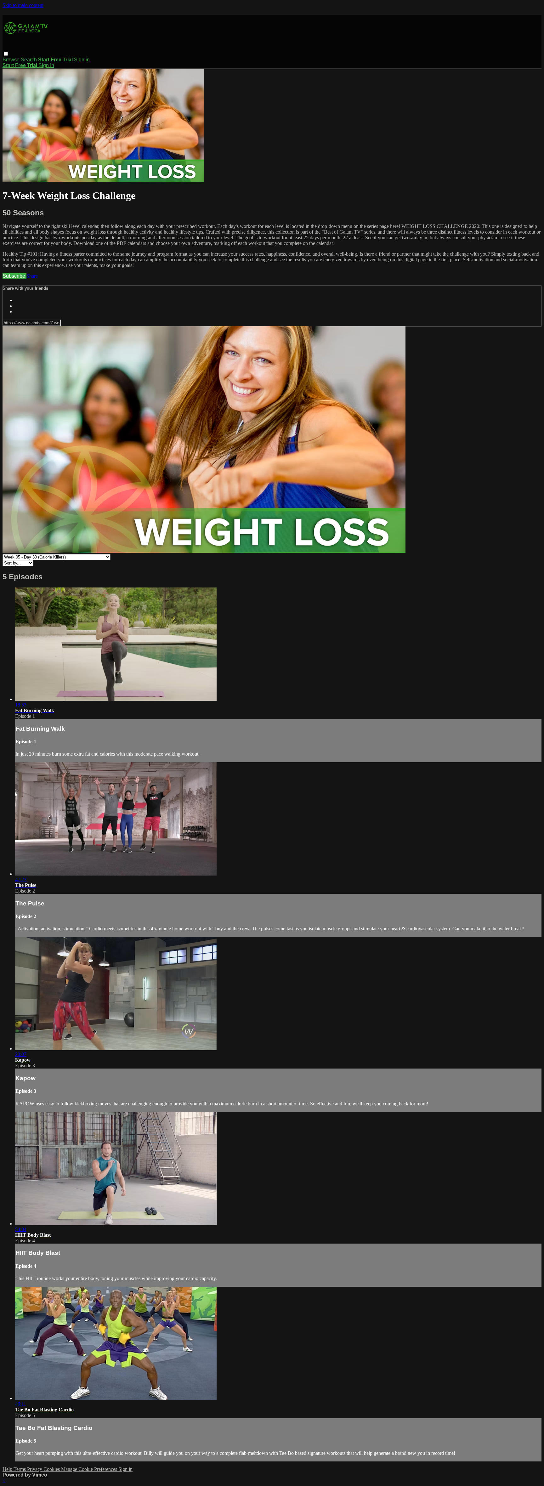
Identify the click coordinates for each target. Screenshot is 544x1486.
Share (32, 276)
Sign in (82, 59)
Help (8, 1469)
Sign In (46, 65)
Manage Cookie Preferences (89, 1469)
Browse (12, 59)
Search (29, 59)
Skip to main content (23, 5)
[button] (6, 54)
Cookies (52, 1469)
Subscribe (14, 276)
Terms (20, 1469)
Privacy (35, 1469)
